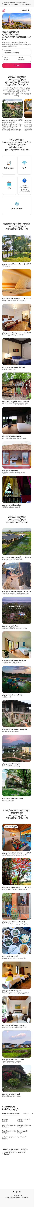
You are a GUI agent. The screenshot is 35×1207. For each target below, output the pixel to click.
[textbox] (9, 59)
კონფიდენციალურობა (13, 1197)
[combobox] (17, 53)
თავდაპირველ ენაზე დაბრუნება (21, 4)
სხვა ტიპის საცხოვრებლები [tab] (11, 1113)
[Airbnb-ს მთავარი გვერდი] (3, 10)
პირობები (25, 1197)
